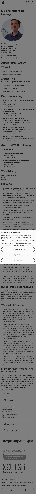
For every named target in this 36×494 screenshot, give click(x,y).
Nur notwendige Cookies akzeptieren (18, 255)
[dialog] (18, 247)
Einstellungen (18, 260)
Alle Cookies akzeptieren (18, 249)
